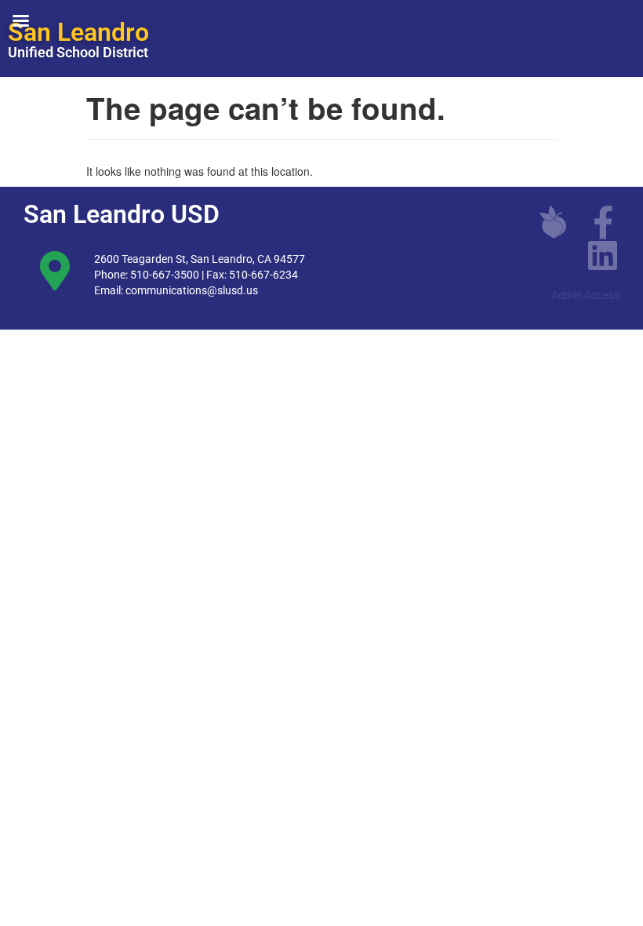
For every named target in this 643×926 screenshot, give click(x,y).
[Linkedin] (603, 255)
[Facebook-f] (603, 222)
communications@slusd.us (191, 290)
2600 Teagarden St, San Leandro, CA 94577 (199, 259)
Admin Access (585, 295)
